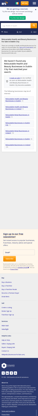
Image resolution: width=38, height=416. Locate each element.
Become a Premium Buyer (10, 293)
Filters (6, 32)
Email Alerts (5, 297)
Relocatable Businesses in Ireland (17, 145)
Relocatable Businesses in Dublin (17, 139)
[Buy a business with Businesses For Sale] (5, 3)
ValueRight (5, 329)
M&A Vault (5, 326)
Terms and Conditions (8, 411)
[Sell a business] (25, 3)
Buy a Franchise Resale (9, 289)
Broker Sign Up (6, 311)
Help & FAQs (6, 340)
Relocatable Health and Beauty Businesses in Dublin (16, 100)
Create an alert (15, 78)
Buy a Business (7, 282)
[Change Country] (17, 3)
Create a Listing (7, 307)
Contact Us (5, 351)
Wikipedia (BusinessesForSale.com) (13, 354)
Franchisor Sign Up (8, 315)
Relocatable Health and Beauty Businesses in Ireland (16, 108)
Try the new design (17, 18)
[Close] (35, 9)
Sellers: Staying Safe (8, 344)
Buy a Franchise (7, 286)
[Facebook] (11, 373)
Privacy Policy (14, 269)
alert (34, 32)
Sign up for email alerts (26, 47)
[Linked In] (7, 373)
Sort (20, 32)
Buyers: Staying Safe (8, 347)
